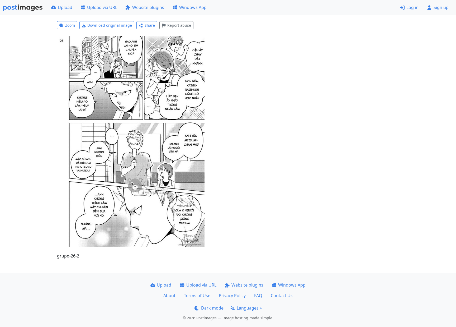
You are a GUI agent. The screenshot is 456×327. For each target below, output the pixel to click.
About (169, 295)
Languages (248, 308)
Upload (65, 7)
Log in (412, 7)
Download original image (109, 25)
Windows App (193, 7)
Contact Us (282, 295)
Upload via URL (102, 7)
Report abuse (179, 25)
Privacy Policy (232, 295)
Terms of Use (197, 295)
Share (150, 25)
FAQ (258, 295)
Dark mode (212, 308)
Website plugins (148, 7)
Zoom (70, 25)
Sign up (441, 7)
